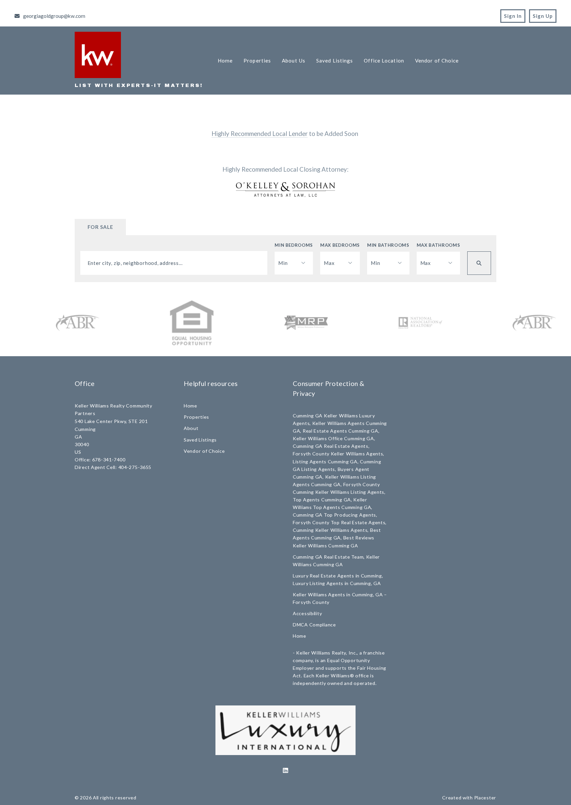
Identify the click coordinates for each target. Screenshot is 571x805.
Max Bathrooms (438, 245)
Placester (485, 797)
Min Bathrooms (388, 245)
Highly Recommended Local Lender (259, 133)
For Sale (100, 227)
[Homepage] (98, 55)
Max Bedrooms (340, 245)
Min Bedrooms (294, 245)
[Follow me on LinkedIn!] (285, 771)
